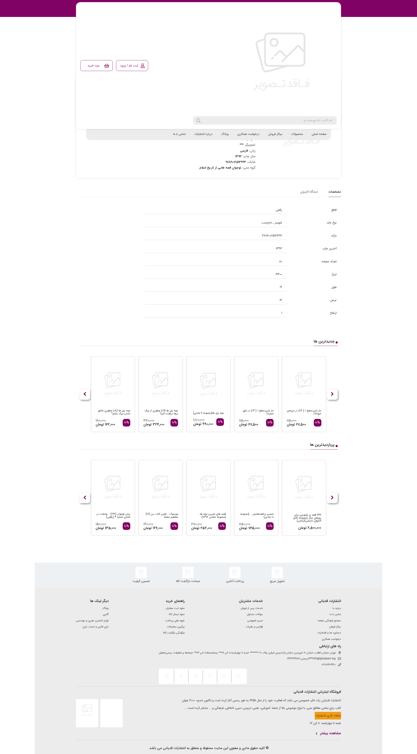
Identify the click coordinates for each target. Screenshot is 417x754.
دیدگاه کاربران (309, 191)
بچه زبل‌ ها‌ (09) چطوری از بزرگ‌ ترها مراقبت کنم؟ (161, 412)
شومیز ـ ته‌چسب (271, 222)
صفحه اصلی (319, 134)
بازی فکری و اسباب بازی (96, 626)
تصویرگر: (250, 145)
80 (280, 261)
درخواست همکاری (248, 134)
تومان (291, 424)
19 (281, 287)
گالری (106, 614)
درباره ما (337, 608)
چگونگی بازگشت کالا (174, 632)
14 (281, 300)
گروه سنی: (248, 167)
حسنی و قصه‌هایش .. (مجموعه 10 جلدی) (257, 516)
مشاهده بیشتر (330, 733)
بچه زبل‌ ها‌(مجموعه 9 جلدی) (208, 413)
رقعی (279, 209)
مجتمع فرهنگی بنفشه (329, 620)
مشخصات (335, 191)
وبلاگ (225, 134)
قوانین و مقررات (254, 626)
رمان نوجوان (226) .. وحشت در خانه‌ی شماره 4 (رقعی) (113, 516)
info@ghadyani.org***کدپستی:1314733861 (311, 658)
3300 (279, 274)
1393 (279, 248)
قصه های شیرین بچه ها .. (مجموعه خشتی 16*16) (212, 516)
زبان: (252, 150)
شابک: (251, 162)
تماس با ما (179, 134)
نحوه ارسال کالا (177, 614)
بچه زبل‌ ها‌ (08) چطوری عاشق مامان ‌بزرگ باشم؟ (114, 412)
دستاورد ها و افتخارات (329, 632)
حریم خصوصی (255, 620)
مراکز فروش (275, 134)
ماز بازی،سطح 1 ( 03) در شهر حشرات (258, 412)
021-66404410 (328, 664)
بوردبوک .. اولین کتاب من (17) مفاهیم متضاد (162, 516)
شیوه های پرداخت (175, 620)
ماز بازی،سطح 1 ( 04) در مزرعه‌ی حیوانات (304, 412)
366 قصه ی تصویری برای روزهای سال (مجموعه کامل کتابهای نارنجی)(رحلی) (307, 517)
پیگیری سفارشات (176, 626)
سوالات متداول (255, 614)
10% (317, 423)
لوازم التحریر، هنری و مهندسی (92, 620)
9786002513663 (272, 235)
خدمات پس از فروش (251, 608)
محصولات (297, 134)
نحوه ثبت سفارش (175, 608)
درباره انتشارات (203, 134)
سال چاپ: (249, 156)
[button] (84, 394)
